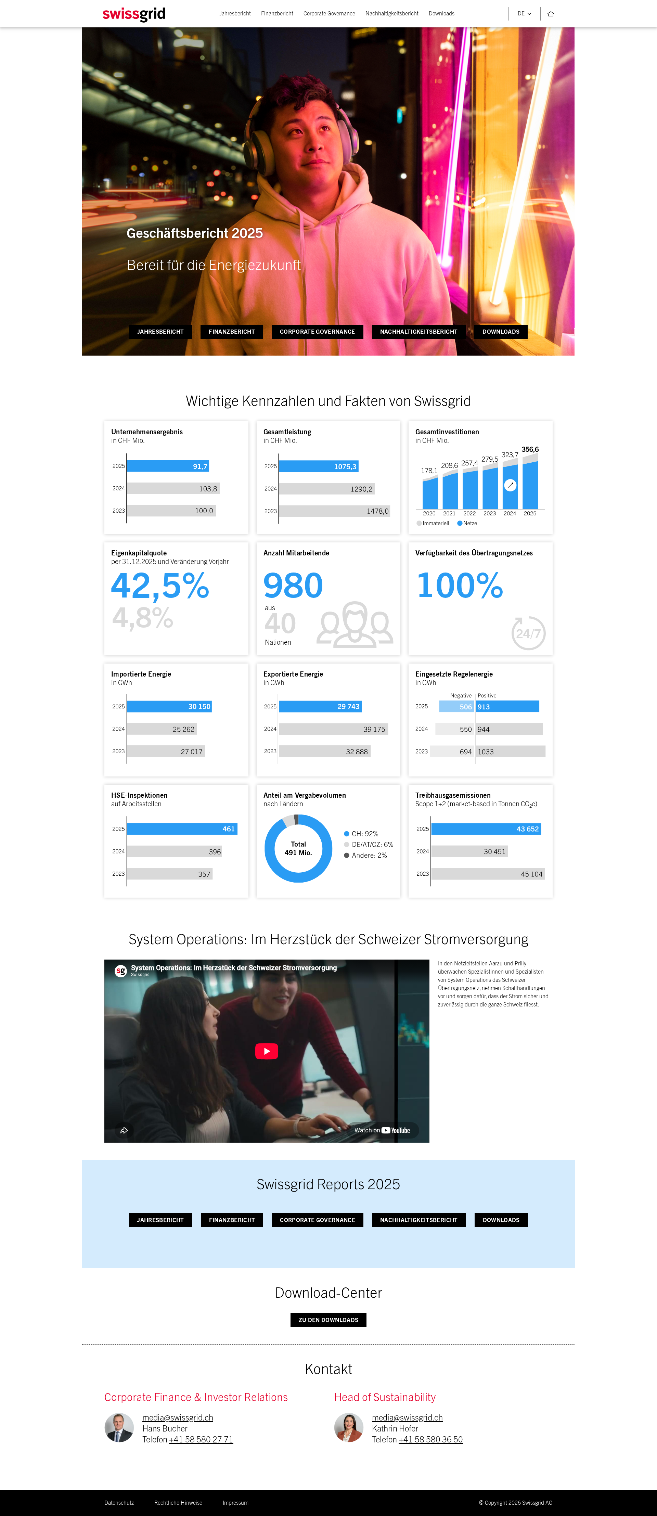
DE (521, 13)
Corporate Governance (329, 13)
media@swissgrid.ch (177, 1418)
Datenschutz (119, 1503)
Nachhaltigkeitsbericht (391, 13)
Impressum (235, 1503)
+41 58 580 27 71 (201, 1440)
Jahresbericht (235, 13)
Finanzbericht (277, 13)
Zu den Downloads (328, 1320)
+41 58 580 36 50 (431, 1440)
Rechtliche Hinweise (178, 1503)
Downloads (441, 13)
